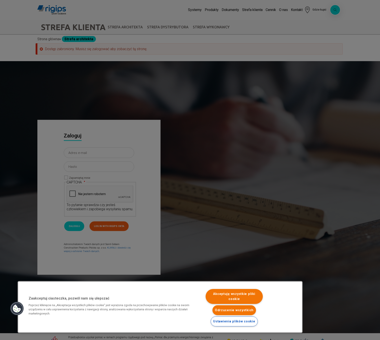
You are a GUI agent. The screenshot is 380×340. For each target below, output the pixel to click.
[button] (17, 309)
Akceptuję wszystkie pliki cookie (234, 296)
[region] (160, 307)
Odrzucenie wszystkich (234, 310)
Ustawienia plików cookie (234, 321)
